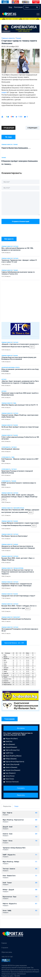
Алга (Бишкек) (10, 744)
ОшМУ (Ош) (9, 753)
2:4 (36, 834)
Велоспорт (16, 617)
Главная (4, 943)
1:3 (36, 897)
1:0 (36, 841)
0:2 (36, 827)
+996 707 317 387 (7, 957)
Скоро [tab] (16, 806)
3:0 (36, 890)
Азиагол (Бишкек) (11, 767)
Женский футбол (18, 508)
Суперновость (6, 447)
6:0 (36, 820)
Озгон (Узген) (9, 776)
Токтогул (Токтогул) (12, 782)
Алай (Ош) (8, 741)
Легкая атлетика (18, 568)
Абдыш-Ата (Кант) (11, 738)
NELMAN (17, 976)
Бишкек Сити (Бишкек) (12, 770)
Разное (15, 355)
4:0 (36, 813)
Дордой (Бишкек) (11, 747)
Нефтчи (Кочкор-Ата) (12, 750)
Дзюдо (15, 544)
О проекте (4, 947)
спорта (3, 92)
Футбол (15, 246)
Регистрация (18, 7)
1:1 (36, 855)
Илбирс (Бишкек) (11, 759)
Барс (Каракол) (10, 773)
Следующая (32, 128)
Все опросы (21, 728)
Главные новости (6, 246)
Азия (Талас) (9, 779)
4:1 (36, 904)
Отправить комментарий (20, 221)
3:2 (36, 869)
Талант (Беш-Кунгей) (12, 764)
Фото (32, 347)
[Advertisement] (20, 300)
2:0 (36, 883)
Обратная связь (6, 952)
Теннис (15, 270)
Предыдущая (8, 128)
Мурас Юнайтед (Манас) (13, 756)
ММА (14, 403)
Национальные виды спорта (10, 367)
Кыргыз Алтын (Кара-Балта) (14, 761)
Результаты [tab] (7, 806)
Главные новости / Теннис (9, 144)
